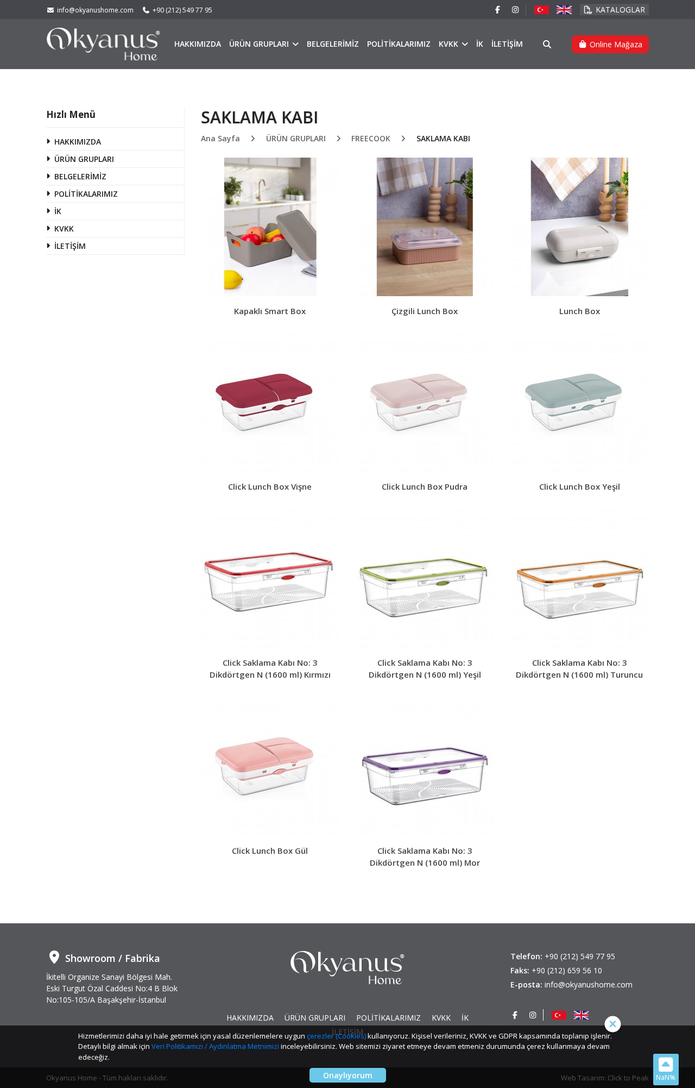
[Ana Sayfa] (103, 43)
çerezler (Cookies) (336, 1036)
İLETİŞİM (507, 44)
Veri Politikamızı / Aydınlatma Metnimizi (215, 1046)
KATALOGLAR (620, 9)
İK (479, 44)
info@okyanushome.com (95, 10)
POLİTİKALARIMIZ (399, 44)
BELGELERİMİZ (333, 44)
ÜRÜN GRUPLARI (260, 44)
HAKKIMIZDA (197, 44)
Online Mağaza (614, 44)
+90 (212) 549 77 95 (182, 10)
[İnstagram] (516, 9)
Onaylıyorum (347, 1075)
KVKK (449, 44)
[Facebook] (498, 9)
